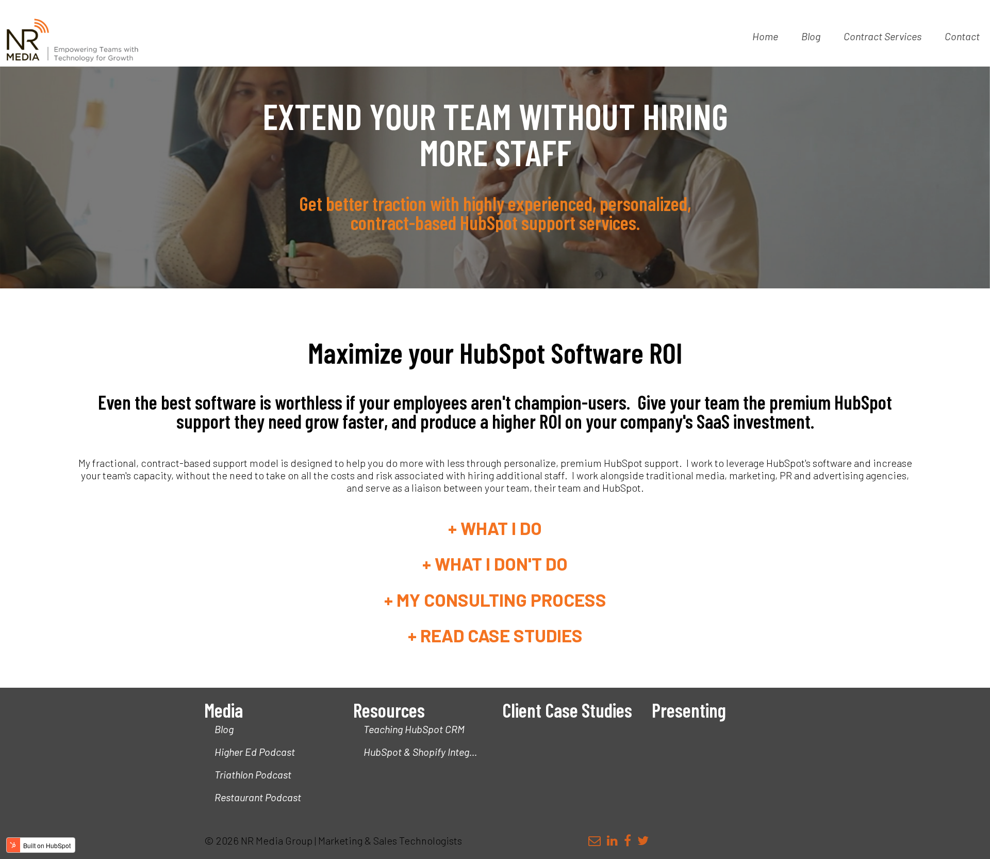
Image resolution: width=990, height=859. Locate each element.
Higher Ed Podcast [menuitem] (254, 751)
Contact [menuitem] (962, 36)
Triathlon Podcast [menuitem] (252, 774)
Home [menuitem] (765, 36)
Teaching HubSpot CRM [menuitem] (414, 729)
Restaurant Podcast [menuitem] (257, 797)
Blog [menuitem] (810, 36)
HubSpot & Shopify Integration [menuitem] (425, 751)
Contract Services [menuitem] (882, 36)
